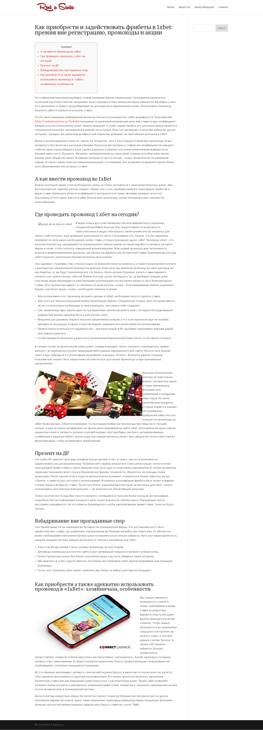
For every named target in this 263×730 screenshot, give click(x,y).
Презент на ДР (49, 65)
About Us (184, 7)
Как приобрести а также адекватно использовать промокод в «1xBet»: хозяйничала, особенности (62, 79)
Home (170, 7)
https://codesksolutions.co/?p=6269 (57, 121)
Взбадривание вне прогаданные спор (64, 70)
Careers (223, 7)
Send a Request (204, 7)
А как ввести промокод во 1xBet (60, 51)
